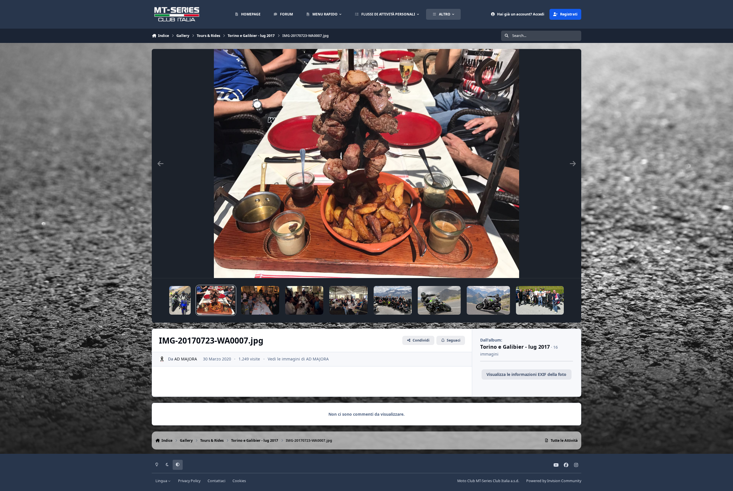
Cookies (239, 480)
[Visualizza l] (180, 300)
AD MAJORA (185, 359)
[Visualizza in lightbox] (366, 163)
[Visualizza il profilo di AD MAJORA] (162, 359)
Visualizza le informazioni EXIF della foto (526, 374)
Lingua (161, 480)
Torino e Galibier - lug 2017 (515, 346)
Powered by (553, 480)
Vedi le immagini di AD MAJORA (298, 359)
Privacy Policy (189, 480)
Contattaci (216, 480)
